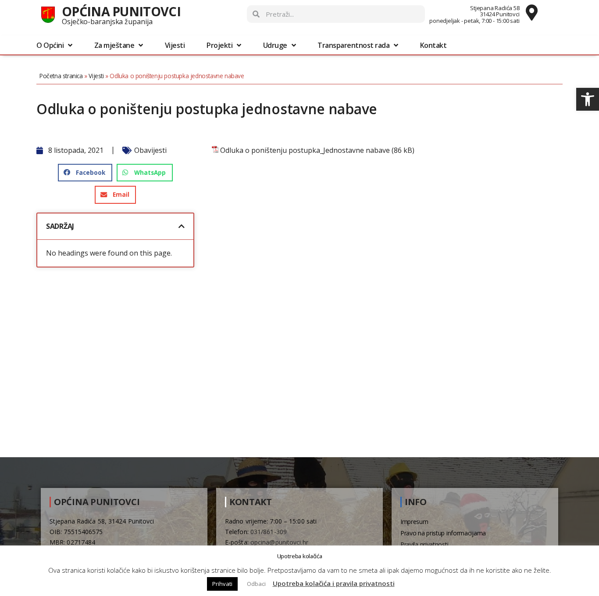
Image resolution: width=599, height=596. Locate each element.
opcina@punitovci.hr (279, 542)
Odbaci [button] (256, 584)
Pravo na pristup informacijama (443, 533)
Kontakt (433, 45)
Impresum (414, 521)
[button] (587, 99)
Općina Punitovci (121, 11)
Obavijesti (150, 150)
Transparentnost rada (353, 45)
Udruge (275, 45)
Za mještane (114, 45)
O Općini (50, 45)
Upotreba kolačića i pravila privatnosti (334, 583)
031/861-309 (268, 531)
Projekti (219, 45)
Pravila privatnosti (424, 544)
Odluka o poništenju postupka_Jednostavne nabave (305, 150)
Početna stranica (61, 76)
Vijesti (175, 45)
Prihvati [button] (222, 584)
